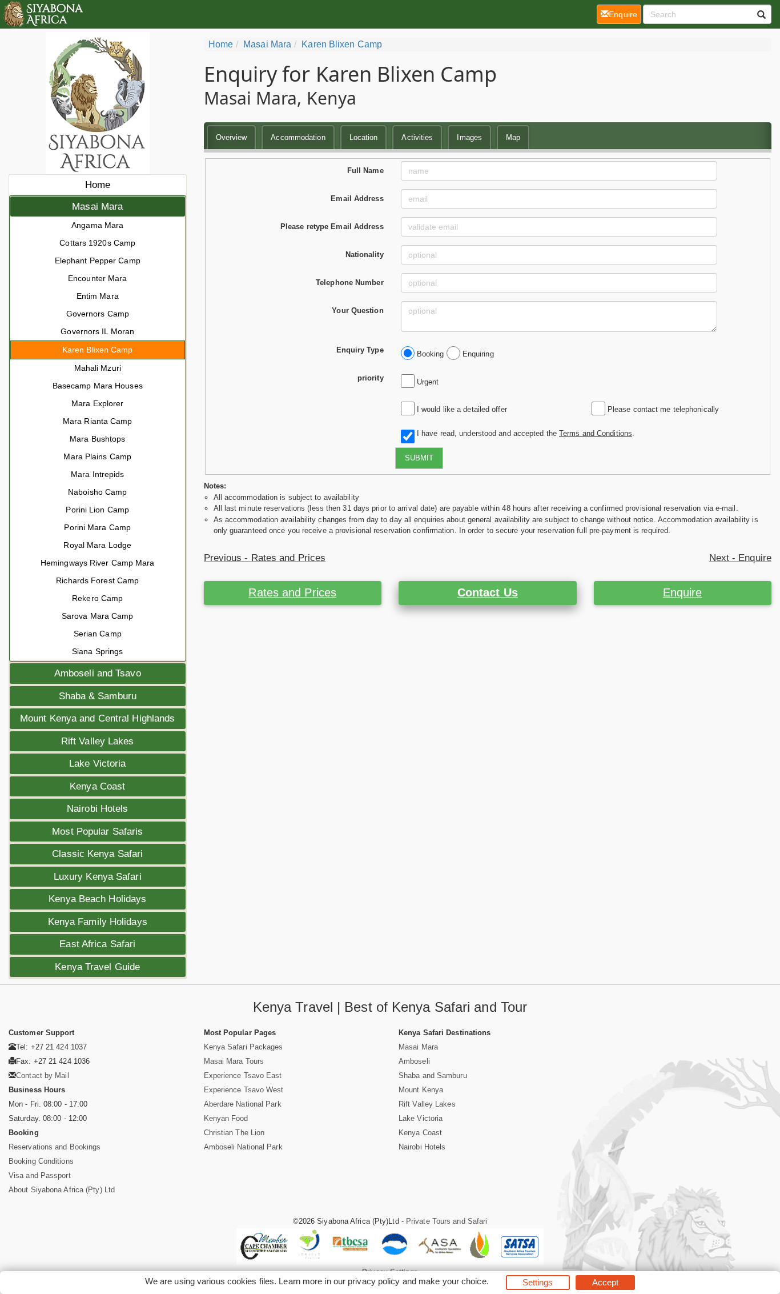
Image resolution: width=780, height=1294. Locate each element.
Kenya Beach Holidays (97, 899)
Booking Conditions (41, 1161)
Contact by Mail (42, 1075)
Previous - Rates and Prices (265, 557)
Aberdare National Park (243, 1104)
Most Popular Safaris (97, 831)
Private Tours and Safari (446, 1221)
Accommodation (298, 137)
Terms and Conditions (595, 433)
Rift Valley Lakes (97, 741)
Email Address (357, 198)
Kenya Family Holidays (97, 921)
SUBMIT (419, 458)
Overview (231, 137)
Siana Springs (97, 651)
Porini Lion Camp (97, 509)
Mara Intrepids (97, 474)
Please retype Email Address (332, 226)
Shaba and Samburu (433, 1075)
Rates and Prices (292, 592)
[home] (42, 14)
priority (370, 378)
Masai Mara (97, 206)
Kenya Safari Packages (243, 1047)
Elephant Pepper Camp (97, 260)
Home (97, 184)
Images (469, 137)
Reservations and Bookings (55, 1147)
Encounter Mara (97, 278)
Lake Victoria (97, 763)
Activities (417, 137)
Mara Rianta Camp (97, 421)
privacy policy (374, 1281)
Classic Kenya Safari (97, 853)
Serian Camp (98, 633)
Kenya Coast (97, 786)
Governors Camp (97, 313)
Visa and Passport (40, 1175)
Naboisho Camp (97, 491)
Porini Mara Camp (97, 527)
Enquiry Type (360, 350)
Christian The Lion (234, 1132)
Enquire (682, 592)
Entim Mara (98, 296)
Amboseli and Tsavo (97, 673)
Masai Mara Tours (234, 1061)
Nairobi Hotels (97, 808)
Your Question (357, 310)
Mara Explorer (97, 403)
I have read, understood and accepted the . (523, 433)
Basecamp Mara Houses (98, 385)
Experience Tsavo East (243, 1075)
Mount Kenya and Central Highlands (97, 718)
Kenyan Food (226, 1118)
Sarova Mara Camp (98, 615)
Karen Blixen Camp (97, 349)
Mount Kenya (421, 1089)
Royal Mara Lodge (97, 545)
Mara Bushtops (97, 438)
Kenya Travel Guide (97, 967)
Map (513, 137)
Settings (537, 1282)
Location (363, 137)
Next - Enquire (740, 557)
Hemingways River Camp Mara (98, 562)
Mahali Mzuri (97, 367)
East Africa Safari (97, 944)
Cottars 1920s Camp (97, 242)
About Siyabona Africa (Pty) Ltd (62, 1189)
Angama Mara (97, 225)
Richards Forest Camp (97, 580)
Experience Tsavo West (244, 1089)
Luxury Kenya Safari (98, 876)
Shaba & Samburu (98, 696)
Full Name (365, 170)
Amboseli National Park (243, 1147)
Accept (605, 1282)
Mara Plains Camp (97, 456)
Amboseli (414, 1061)
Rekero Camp (97, 598)
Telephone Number (350, 282)
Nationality (364, 254)
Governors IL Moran (97, 331)
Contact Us (487, 592)
